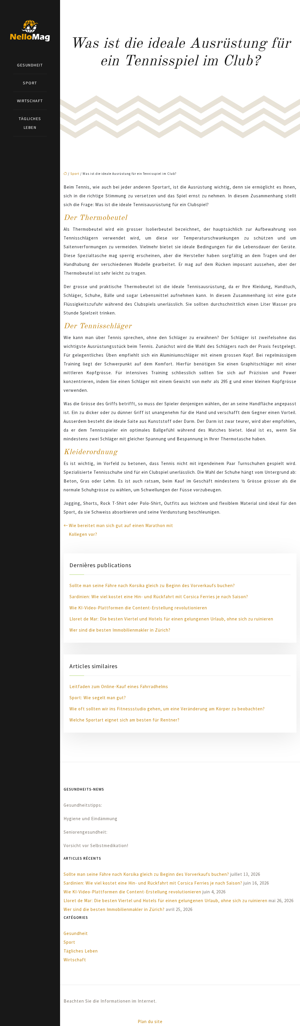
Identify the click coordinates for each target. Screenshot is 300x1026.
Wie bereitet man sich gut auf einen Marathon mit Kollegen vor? (121, 530)
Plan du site (150, 1021)
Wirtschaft (30, 100)
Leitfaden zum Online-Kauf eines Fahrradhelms (118, 686)
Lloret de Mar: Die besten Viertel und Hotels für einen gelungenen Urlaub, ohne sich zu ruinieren (171, 619)
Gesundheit (30, 65)
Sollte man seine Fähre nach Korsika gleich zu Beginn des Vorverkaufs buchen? (152, 585)
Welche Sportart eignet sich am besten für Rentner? (124, 720)
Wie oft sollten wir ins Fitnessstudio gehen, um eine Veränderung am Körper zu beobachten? (167, 709)
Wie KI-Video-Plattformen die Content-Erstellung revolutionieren (138, 608)
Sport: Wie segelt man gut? (97, 697)
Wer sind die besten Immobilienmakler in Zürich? (120, 630)
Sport (30, 83)
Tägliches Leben (30, 123)
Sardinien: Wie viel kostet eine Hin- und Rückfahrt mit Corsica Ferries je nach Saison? (158, 596)
